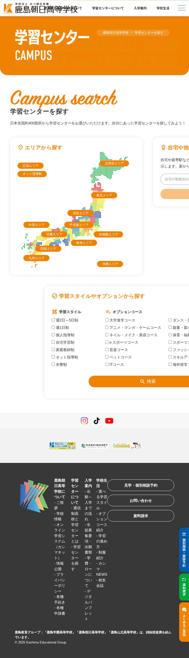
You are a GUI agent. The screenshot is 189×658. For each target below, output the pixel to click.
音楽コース (118, 350)
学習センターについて (75, 491)
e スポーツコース (123, 342)
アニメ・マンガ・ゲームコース (135, 327)
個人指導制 (64, 335)
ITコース (116, 364)
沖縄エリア (110, 264)
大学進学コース (122, 320)
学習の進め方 (101, 541)
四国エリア (48, 249)
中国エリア (37, 225)
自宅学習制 (64, 342)
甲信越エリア (79, 225)
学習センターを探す (76, 558)
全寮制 (61, 364)
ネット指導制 (32, 174)
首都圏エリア (108, 234)
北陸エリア (81, 213)
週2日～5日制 (66, 320)
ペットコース (120, 357)
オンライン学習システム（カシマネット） (59, 541)
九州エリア (37, 258)
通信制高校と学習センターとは (76, 524)
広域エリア (31, 166)
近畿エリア (54, 234)
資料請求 (140, 516)
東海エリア (84, 243)
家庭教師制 (64, 350)
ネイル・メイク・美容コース (133, 335)
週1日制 (62, 327)
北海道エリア (114, 163)
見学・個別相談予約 (141, 485)
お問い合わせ (141, 500)
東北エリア (104, 195)
